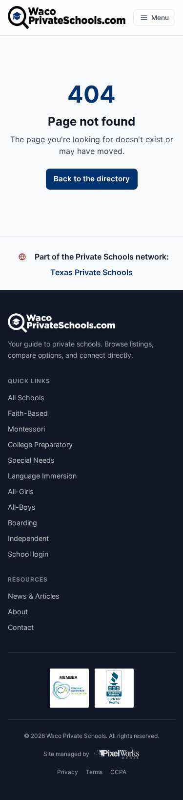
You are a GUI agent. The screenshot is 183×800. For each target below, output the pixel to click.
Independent (28, 538)
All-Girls (21, 491)
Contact (21, 627)
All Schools (26, 397)
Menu (160, 18)
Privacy (67, 772)
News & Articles (34, 596)
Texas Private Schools (91, 272)
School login (28, 554)
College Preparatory (40, 444)
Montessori (26, 429)
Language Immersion (42, 476)
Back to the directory (92, 178)
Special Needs (31, 460)
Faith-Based (28, 413)
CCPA (118, 772)
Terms (94, 772)
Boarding (22, 523)
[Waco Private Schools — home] (66, 17)
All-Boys (22, 507)
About (18, 611)
